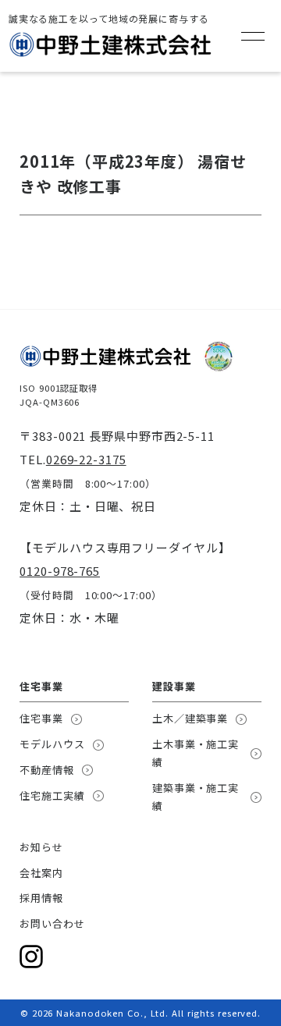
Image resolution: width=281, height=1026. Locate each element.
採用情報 (41, 897)
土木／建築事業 (190, 718)
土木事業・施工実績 (195, 753)
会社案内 (41, 872)
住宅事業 (41, 718)
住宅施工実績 (52, 795)
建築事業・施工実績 (195, 796)
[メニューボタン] (252, 35)
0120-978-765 (60, 571)
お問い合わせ (52, 923)
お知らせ (41, 847)
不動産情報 (47, 769)
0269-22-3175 (86, 459)
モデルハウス (52, 744)
